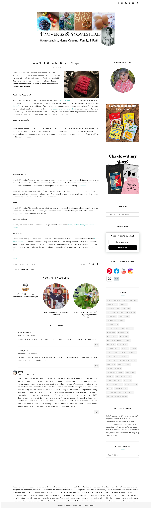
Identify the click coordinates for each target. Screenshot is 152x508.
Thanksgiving (121, 388)
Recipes (127, 380)
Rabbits (118, 380)
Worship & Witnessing (117, 396)
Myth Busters (27, 269)
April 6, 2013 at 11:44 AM (26, 374)
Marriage (111, 364)
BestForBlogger (90, 505)
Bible (109, 300)
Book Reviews (120, 300)
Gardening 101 (113, 348)
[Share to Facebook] (89, 264)
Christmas (111, 316)
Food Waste (112, 336)
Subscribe (123, 248)
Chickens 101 (112, 312)
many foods (72, 109)
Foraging (124, 336)
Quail (109, 380)
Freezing (111, 344)
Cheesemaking (113, 308)
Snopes (83, 186)
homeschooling (114, 360)
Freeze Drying (123, 340)
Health (125, 348)
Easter (129, 328)
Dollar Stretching (115, 328)
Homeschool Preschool (117, 356)
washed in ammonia (66, 100)
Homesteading (129, 360)
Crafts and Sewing (115, 320)
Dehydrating (113, 324)
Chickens (126, 308)
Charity (123, 304)
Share (15, 258)
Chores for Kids (127, 312)
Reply (96, 345)
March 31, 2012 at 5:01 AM (26, 335)
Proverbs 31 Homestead (70, 505)
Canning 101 (112, 304)
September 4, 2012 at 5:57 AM (27, 353)
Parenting (130, 372)
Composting (124, 316)
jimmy (20, 372)
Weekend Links (126, 392)
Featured (111, 332)
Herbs (133, 348)
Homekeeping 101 (128, 352)
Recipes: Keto (131, 384)
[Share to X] (93, 264)
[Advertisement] (31, 156)
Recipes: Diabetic (114, 384)
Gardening (122, 344)
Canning (133, 300)
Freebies (111, 340)
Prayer (110, 376)
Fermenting (123, 332)
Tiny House (112, 392)
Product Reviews (123, 376)
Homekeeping (113, 352)
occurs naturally (59, 109)
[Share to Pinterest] (97, 264)
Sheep (109, 388)
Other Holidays (114, 368)
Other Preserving (115, 372)
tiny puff (16, 106)
